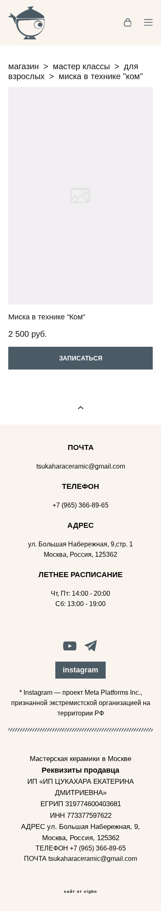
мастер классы (81, 66)
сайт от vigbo (80, 891)
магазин (23, 66)
